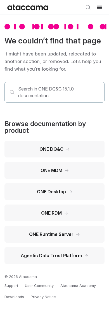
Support (11, 285)
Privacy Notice (43, 296)
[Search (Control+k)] (88, 7)
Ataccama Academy (78, 285)
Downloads (14, 296)
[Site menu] (99, 7)
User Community (39, 285)
